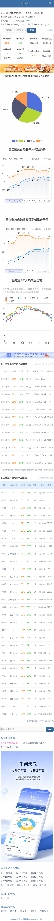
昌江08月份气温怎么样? (34, 743)
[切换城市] (49, 30)
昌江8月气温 (21, 881)
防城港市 (44, 911)
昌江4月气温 (6, 877)
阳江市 (13, 911)
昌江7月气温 (6, 881)
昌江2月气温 (21, 873)
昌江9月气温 (37, 881)
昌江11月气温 (23, 885)
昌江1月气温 (6, 873)
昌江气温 (4, 898)
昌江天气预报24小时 (10, 743)
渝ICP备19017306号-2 (34, 919)
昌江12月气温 (39, 885)
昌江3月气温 (37, 873)
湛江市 (3, 911)
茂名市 (23, 911)
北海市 (33, 911)
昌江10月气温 (6, 885)
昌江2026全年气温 (9, 747)
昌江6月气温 (37, 877)
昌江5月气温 (21, 877)
